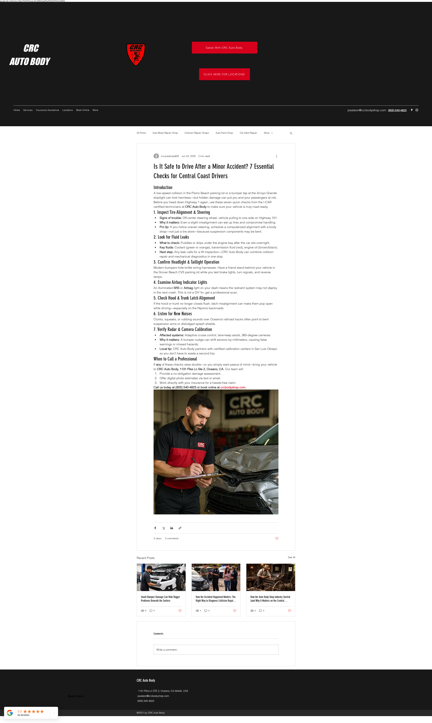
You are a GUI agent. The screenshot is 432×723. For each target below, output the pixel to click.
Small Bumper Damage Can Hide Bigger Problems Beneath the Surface (160, 598)
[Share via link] (180, 528)
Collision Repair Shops (197, 132)
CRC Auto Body (146, 680)
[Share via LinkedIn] (171, 528)
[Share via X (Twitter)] (163, 528)
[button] (291, 133)
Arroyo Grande (195, 703)
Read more (75, 696)
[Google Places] (411, 110)
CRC (23, 48)
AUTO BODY (29, 61)
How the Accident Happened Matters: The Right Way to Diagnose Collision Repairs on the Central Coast (216, 598)
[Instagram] (416, 110)
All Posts (141, 132)
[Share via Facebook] (155, 528)
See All (291, 557)
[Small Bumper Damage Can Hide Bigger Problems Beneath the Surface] (161, 577)
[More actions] (276, 156)
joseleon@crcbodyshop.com (367, 110)
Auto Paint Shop (224, 132)
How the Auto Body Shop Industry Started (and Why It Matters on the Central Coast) (270, 598)
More (266, 132)
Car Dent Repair (248, 132)
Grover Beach (198, 680)
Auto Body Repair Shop (165, 132)
